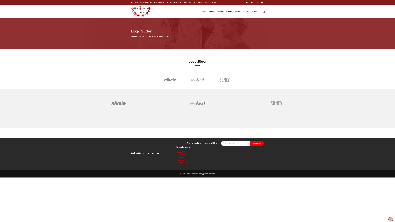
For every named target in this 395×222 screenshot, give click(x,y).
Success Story (182, 163)
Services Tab (240, 12)
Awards (180, 157)
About (211, 12)
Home (204, 12)
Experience (181, 160)
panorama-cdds (209, 174)
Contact (229, 12)
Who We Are (181, 152)
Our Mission (181, 155)
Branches (220, 12)
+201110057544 (185, 2)
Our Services (252, 12)
